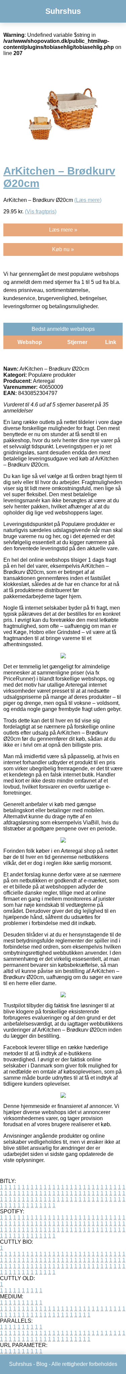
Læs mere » (63, 230)
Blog (41, 1364)
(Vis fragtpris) (40, 211)
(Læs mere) (87, 200)
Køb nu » (63, 249)
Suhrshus (63, 11)
